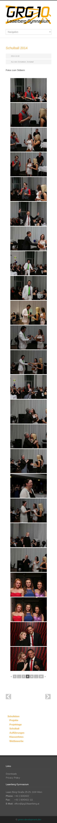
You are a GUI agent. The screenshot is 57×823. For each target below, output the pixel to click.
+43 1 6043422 (21, 796)
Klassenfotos (16, 737)
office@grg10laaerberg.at (26, 803)
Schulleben (13, 716)
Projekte (13, 720)
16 (41, 676)
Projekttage (15, 724)
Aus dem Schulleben (18, 62)
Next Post (48, 696)
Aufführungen (16, 732)
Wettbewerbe (16, 741)
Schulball (30, 62)
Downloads (11, 773)
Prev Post (8, 696)
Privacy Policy (13, 777)
